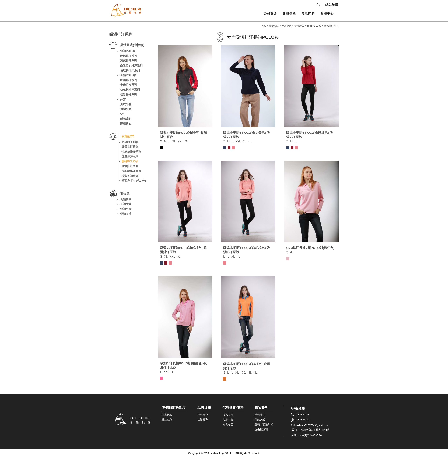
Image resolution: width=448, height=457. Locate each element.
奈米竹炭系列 (128, 84)
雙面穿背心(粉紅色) (134, 180)
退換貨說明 (261, 429)
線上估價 (167, 419)
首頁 (263, 25)
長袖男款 (125, 199)
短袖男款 (125, 208)
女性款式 (299, 25)
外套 (123, 99)
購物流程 (260, 414)
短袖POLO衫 (128, 50)
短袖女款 (125, 213)
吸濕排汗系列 (128, 55)
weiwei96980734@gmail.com (312, 425)
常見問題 (308, 13)
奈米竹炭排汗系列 (131, 65)
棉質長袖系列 (128, 94)
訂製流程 (167, 414)
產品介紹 (274, 25)
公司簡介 (270, 13)
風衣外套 (125, 104)
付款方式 (260, 419)
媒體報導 (202, 419)
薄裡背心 (125, 123)
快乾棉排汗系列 (130, 70)
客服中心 (327, 13)
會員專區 (289, 13)
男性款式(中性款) (132, 45)
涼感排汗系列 (128, 60)
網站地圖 (332, 4)
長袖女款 (125, 203)
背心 (123, 113)
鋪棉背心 (125, 118)
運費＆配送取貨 (264, 424)
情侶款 (125, 193)
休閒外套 (125, 108)
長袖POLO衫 (314, 25)
